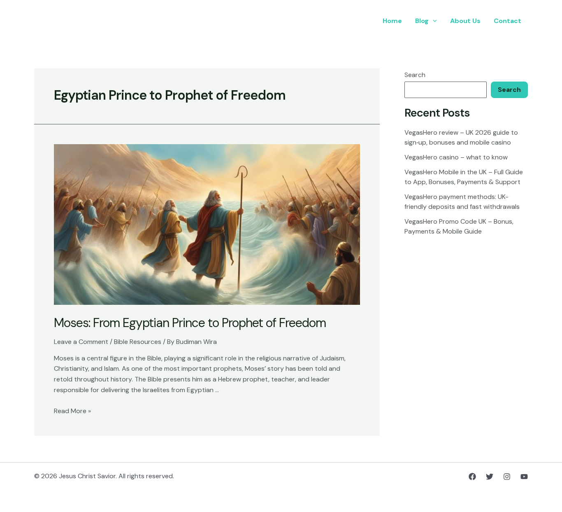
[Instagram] (507, 476)
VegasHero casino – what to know (456, 157)
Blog (422, 20)
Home (392, 20)
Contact (507, 20)
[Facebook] (472, 476)
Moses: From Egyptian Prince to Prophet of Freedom (190, 323)
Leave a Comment (81, 341)
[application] (433, 21)
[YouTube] (524, 476)
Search (414, 74)
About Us (465, 20)
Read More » (72, 411)
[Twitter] (489, 476)
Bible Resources (137, 341)
